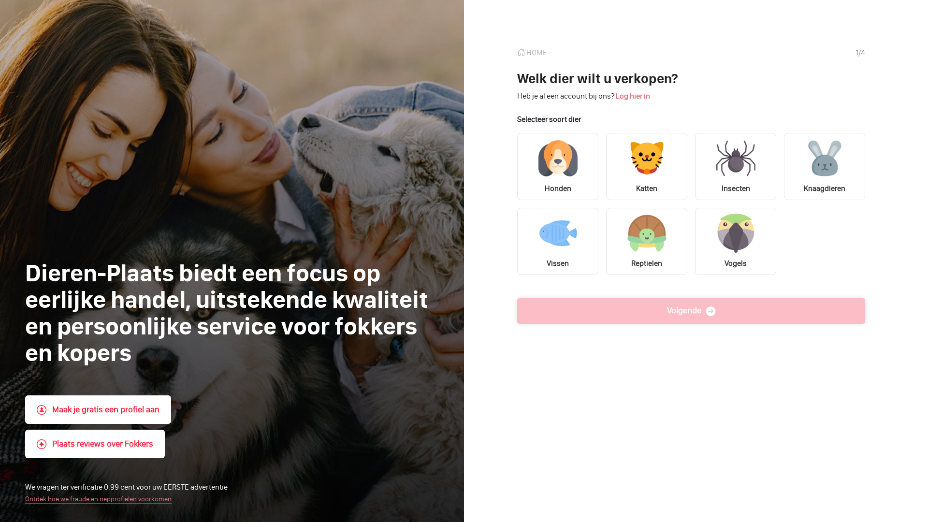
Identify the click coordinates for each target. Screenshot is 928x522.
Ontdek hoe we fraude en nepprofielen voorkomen (98, 499)
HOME (536, 52)
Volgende (685, 310)
